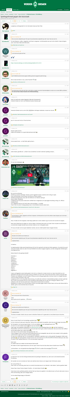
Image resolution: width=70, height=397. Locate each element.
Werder (3, 9)
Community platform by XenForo (28, 394)
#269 (68, 118)
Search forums (9, 12)
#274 (68, 191)
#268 (68, 107)
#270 (68, 128)
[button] (20, 9)
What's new (16, 9)
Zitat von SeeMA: (15, 73)
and (18, 45)
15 (16, 21)
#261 (68, 23)
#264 (68, 60)
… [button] (8, 21)
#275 (68, 210)
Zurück (3, 21)
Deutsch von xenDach (46, 394)
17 (21, 21)
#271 (68, 139)
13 (12, 21)
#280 (68, 354)
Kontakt (38, 391)
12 (10, 21)
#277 (68, 290)
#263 (68, 48)
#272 (68, 149)
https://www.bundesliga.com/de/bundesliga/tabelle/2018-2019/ (26, 63)
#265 (68, 71)
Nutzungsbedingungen (46, 391)
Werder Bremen (5, 391)
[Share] (65, 24)
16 (19, 21)
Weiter (24, 21)
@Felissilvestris (35, 327)
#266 (68, 85)
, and (23, 114)
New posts (3, 12)
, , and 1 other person (26, 207)
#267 (68, 97)
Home (66, 391)
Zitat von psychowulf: (16, 88)
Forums (9, 9)
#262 (68, 34)
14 (14, 21)
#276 (68, 231)
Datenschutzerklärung (56, 391)
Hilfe (63, 391)
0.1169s (59, 395)
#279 (68, 317)
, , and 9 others (23, 350)
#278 (68, 302)
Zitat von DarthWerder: (16, 213)
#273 (68, 159)
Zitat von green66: (15, 293)
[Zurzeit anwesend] (5, 103)
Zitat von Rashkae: (15, 36)
